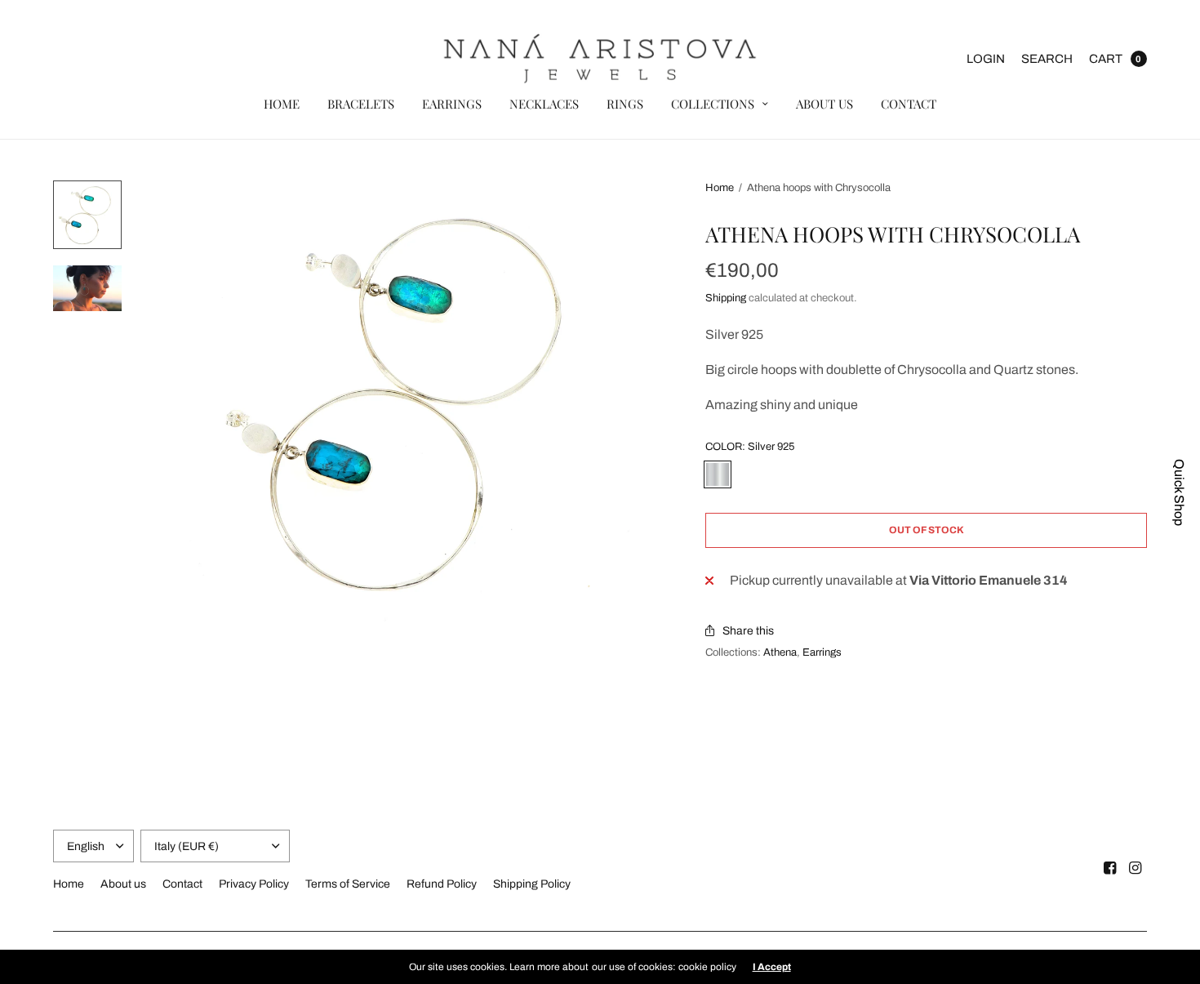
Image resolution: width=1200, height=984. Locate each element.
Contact (908, 104)
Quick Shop (1179, 492)
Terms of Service (347, 884)
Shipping (725, 298)
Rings (625, 104)
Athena (780, 652)
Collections (712, 104)
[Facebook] (1110, 868)
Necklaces (544, 104)
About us (824, 104)
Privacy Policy (254, 884)
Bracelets (360, 104)
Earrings (452, 104)
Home (282, 104)
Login (986, 58)
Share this (748, 631)
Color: (749, 447)
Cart (1105, 58)
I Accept (772, 967)
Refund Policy (442, 884)
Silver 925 (717, 474)
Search (1047, 58)
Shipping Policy (532, 884)
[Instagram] (1135, 868)
